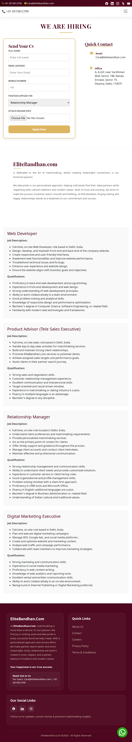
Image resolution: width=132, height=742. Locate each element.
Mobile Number (17, 80)
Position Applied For (20, 95)
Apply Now (39, 129)
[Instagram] (31, 708)
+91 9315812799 (13, 3)
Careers (77, 639)
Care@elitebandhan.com (40, 3)
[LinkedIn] (22, 708)
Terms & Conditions (84, 652)
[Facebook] (13, 708)
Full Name (14, 50)
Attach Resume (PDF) (19, 111)
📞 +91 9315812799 (15, 11)
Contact (77, 633)
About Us (77, 626)
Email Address (16, 65)
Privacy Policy (80, 646)
